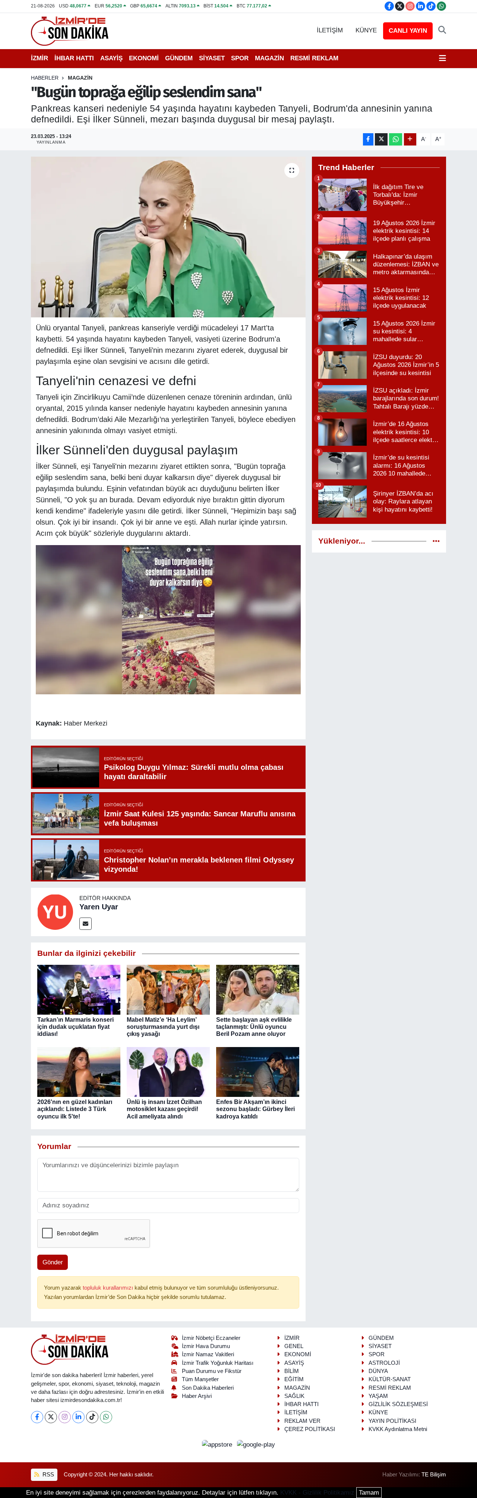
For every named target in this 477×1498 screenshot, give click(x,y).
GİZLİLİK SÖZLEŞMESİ (398, 1404)
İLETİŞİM (330, 30)
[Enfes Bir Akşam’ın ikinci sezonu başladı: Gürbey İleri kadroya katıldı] (257, 1071)
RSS (47, 1475)
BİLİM (291, 1371)
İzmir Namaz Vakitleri (208, 1354)
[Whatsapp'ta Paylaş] (395, 139)
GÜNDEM (179, 58)
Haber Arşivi (197, 1396)
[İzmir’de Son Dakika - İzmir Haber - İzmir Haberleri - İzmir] (70, 30)
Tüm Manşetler (200, 1379)
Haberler (45, 78)
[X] (51, 1417)
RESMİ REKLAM (314, 58)
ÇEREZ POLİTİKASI (309, 1429)
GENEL (293, 1346)
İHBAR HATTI (74, 58)
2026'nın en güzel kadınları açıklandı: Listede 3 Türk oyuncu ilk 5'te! (74, 1109)
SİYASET (212, 58)
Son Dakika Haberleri (208, 1388)
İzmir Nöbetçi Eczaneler (211, 1338)
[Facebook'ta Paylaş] (368, 139)
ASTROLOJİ (384, 1363)
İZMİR (39, 58)
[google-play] (256, 1444)
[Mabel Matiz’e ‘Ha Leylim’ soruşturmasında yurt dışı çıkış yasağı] (168, 989)
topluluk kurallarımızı (109, 1288)
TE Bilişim (433, 1475)
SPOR (240, 58)
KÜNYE (366, 30)
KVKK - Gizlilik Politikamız (317, 1492)
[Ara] (442, 30)
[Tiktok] (92, 1417)
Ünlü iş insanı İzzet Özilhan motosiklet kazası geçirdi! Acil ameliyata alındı (164, 1109)
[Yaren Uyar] (55, 911)
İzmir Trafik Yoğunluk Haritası (217, 1363)
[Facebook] (37, 1417)
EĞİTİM (294, 1379)
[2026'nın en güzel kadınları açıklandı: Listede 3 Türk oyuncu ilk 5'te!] (78, 1071)
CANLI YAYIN (408, 30)
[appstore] (218, 1444)
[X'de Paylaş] (381, 139)
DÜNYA (378, 1371)
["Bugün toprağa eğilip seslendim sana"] (168, 237)
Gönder (52, 1262)
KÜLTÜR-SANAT (390, 1379)
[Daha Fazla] (410, 139)
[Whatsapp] (106, 1417)
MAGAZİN (269, 58)
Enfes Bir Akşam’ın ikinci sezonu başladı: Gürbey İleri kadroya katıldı (255, 1109)
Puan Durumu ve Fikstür (211, 1371)
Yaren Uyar (98, 907)
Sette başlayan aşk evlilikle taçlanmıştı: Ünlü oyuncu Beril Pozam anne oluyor (254, 1027)
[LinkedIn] (78, 1417)
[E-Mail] (85, 924)
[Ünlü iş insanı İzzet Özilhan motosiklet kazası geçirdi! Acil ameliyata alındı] (168, 1071)
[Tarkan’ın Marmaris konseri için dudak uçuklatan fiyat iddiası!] (78, 989)
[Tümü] (436, 541)
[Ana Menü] (442, 58)
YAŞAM (378, 1396)
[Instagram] (65, 1417)
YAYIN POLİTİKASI (392, 1421)
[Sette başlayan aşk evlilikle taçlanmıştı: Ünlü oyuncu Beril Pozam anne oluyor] (257, 989)
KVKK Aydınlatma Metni (398, 1429)
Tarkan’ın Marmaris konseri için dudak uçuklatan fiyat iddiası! (75, 1027)
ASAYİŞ (111, 58)
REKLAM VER (302, 1421)
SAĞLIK (294, 1396)
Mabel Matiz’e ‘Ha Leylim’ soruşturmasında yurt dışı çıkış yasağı (163, 1027)
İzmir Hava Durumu (206, 1346)
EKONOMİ (144, 58)
